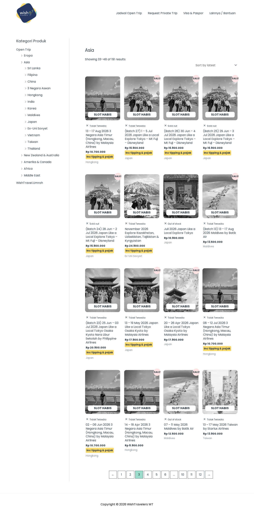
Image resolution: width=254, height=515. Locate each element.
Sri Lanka (34, 68)
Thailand (34, 148)
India (31, 102)
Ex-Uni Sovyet (38, 128)
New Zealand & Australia (41, 155)
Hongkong (35, 95)
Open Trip (23, 49)
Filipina (32, 75)
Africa (28, 169)
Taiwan (33, 142)
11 (191, 474)
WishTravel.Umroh (29, 183)
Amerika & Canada (37, 162)
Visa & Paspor (193, 13)
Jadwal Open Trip (129, 13)
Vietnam (34, 135)
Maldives (34, 115)
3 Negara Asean (39, 88)
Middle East (32, 175)
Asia (27, 62)
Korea (32, 108)
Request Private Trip (162, 13)
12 (200, 474)
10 (182, 474)
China (32, 81)
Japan (32, 122)
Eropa (28, 55)
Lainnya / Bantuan (222, 13)
